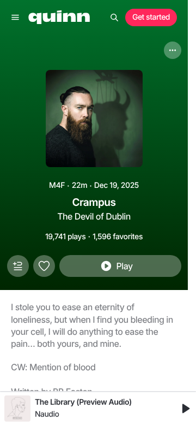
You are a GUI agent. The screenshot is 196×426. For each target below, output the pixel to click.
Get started (151, 17)
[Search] (114, 17)
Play (124, 266)
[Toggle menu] (15, 17)
